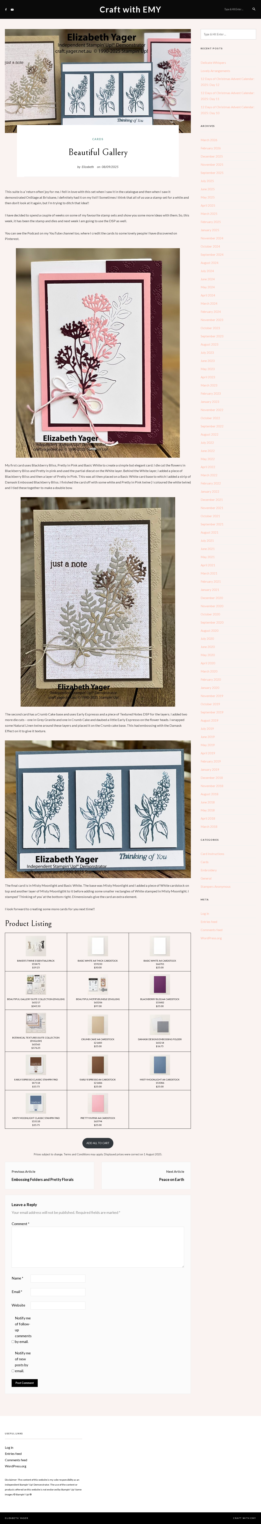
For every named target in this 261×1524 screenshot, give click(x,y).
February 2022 (211, 483)
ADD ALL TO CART (97, 1143)
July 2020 (207, 638)
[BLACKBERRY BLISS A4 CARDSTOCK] (160, 994)
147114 (36, 1082)
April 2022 (208, 467)
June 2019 (208, 737)
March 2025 (209, 213)
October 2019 (210, 704)
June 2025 (208, 189)
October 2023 (210, 328)
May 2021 (208, 557)
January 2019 (210, 769)
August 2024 (209, 263)
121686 (98, 1082)
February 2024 (211, 311)
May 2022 (208, 459)
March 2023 (209, 385)
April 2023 (208, 377)
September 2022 (212, 426)
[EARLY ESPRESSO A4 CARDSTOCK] (98, 1074)
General (206, 878)
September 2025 (212, 173)
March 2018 (209, 826)
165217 (36, 1002)
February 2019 (211, 761)
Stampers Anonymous (216, 886)
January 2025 (210, 230)
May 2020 (208, 655)
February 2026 (211, 148)
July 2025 (207, 181)
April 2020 (208, 663)
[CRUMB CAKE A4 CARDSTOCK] (98, 1034)
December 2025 (212, 156)
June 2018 (208, 802)
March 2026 (209, 140)
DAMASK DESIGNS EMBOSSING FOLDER (160, 1039)
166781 (160, 963)
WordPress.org (211, 938)
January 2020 (210, 687)
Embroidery (209, 870)
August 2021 (209, 532)
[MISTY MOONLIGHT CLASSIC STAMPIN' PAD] (36, 1113)
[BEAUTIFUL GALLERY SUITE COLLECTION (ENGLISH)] (36, 994)
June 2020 (208, 647)
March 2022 (209, 475)
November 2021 (212, 508)
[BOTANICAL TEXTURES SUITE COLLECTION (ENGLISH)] (36, 1033)
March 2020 (209, 671)
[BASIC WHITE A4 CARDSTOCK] (160, 956)
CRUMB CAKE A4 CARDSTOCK (97, 1039)
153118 (36, 1121)
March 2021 (209, 573)
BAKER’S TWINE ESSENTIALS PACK (36, 960)
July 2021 (207, 540)
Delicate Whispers (213, 62)
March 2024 (209, 303)
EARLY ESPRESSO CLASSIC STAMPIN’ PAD (36, 1079)
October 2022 (210, 418)
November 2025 (212, 164)
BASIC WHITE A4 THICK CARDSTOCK (98, 960)
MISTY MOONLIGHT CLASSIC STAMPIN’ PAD (36, 1117)
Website (18, 1305)
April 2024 (208, 295)
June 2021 (208, 549)
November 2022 (212, 410)
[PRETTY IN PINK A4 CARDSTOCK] (98, 1113)
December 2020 (212, 598)
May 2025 (208, 197)
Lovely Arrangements (215, 71)
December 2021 (212, 499)
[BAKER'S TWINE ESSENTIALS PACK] (36, 956)
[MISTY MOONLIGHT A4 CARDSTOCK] (160, 1074)
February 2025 (211, 222)
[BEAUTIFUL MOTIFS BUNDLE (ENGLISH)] (98, 994)
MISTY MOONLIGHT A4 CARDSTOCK (160, 1079)
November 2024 (212, 238)
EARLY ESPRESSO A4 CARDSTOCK (98, 1079)
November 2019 (212, 696)
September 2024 (212, 254)
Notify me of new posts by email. (23, 1362)
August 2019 (209, 720)
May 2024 (208, 287)
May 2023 (208, 369)
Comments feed (211, 930)
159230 (98, 963)
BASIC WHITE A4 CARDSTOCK (160, 960)
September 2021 (212, 524)
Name (17, 1278)
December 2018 (212, 777)
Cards (98, 139)
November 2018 (212, 786)
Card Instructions (212, 854)
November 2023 (212, 320)
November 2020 (212, 606)
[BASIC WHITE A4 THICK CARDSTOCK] (98, 956)
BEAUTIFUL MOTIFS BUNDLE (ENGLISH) (98, 999)
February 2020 (211, 679)
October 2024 (210, 246)
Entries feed (209, 922)
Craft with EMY (130, 9)
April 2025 (208, 205)
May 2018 (208, 810)
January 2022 (210, 491)
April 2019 (208, 753)
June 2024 (208, 279)
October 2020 (210, 614)
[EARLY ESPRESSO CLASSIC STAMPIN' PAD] (36, 1074)
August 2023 (209, 344)
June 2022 (208, 451)
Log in (205, 913)
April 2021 (208, 565)
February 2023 (211, 393)
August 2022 (209, 434)
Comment (20, 1223)
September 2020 (212, 622)
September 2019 (212, 712)
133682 (160, 1002)
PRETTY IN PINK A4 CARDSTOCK (98, 1117)
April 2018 (208, 818)
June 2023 (208, 361)
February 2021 (211, 581)
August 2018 (209, 794)
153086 (160, 1082)
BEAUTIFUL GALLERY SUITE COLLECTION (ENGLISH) (36, 999)
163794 (98, 1121)
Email (17, 1291)
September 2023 (212, 336)
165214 (160, 1042)
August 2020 (209, 630)
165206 (98, 1002)
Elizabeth (88, 167)
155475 (36, 963)
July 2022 (207, 442)
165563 (36, 1044)
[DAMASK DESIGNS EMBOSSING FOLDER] (160, 1034)
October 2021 (210, 516)
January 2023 (210, 401)
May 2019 (208, 745)
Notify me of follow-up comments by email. (23, 1330)
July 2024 (207, 271)
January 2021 (210, 589)
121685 (98, 1042)
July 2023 (207, 352)
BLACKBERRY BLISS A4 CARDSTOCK (159, 999)
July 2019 (207, 728)
